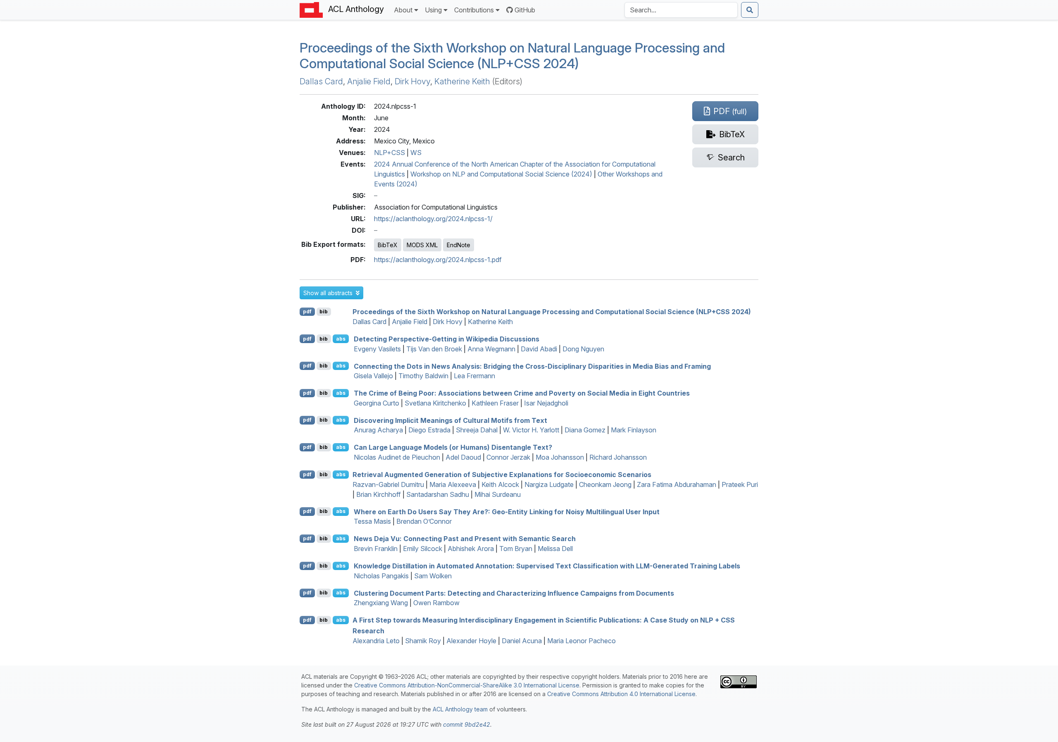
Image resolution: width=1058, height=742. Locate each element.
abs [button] (341, 339)
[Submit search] (749, 10)
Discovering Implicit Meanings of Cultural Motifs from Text (450, 420)
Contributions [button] (474, 10)
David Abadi (539, 349)
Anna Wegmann (491, 349)
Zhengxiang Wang (381, 603)
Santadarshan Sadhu (437, 494)
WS (416, 152)
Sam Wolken (433, 576)
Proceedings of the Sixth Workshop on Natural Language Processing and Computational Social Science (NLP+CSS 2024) (512, 56)
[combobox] (681, 10)
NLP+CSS (389, 152)
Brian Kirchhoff (378, 494)
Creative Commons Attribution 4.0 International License (621, 693)
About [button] (403, 10)
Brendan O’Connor (424, 521)
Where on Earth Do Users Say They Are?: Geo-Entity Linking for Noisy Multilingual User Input (507, 511)
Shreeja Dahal (477, 430)
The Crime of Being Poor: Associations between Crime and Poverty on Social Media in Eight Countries (522, 393)
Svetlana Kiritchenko (435, 403)
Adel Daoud (463, 457)
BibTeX (388, 244)
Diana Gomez (585, 430)
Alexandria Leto (376, 641)
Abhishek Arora (471, 548)
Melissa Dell (555, 548)
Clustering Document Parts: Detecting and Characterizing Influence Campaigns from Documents (514, 593)
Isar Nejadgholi (546, 403)
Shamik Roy (423, 641)
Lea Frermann (474, 376)
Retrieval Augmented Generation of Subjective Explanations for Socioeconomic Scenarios (502, 474)
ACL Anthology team (460, 709)
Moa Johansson (560, 457)
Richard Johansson (618, 457)
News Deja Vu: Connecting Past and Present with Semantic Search (465, 538)
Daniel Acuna (522, 641)
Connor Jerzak (508, 457)
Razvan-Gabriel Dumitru (388, 484)
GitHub (525, 10)
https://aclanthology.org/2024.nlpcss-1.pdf (438, 259)
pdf (307, 311)
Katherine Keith (462, 81)
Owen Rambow (436, 603)
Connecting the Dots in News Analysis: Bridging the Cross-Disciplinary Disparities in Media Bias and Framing (532, 366)
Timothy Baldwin (423, 376)
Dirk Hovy (412, 81)
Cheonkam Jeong (605, 484)
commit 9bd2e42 (466, 724)
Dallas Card (321, 81)
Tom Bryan (515, 548)
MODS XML (422, 244)
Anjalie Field (369, 81)
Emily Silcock (422, 548)
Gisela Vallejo (373, 376)
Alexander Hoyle (471, 641)
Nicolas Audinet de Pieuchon (397, 457)
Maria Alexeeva (452, 484)
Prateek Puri (740, 484)
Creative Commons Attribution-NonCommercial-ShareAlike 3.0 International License (466, 685)
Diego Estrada (429, 430)
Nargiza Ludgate (549, 484)
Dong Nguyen (583, 349)
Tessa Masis (372, 521)
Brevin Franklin (376, 548)
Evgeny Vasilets (377, 349)
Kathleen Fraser (495, 403)
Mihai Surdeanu (497, 494)
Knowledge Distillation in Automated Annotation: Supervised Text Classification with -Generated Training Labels (547, 566)
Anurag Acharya (378, 430)
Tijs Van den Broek (434, 349)
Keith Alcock (500, 484)
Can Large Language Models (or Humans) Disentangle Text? (453, 447)
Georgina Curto (376, 403)
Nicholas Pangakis (381, 576)
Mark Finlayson (633, 430)
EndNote (458, 244)
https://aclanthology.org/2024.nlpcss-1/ (433, 219)
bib (323, 311)
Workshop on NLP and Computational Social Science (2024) (501, 174)
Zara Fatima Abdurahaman (676, 484)
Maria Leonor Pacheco (581, 641)
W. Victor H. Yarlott (531, 430)
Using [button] (433, 10)
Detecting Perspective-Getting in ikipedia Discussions (446, 339)
